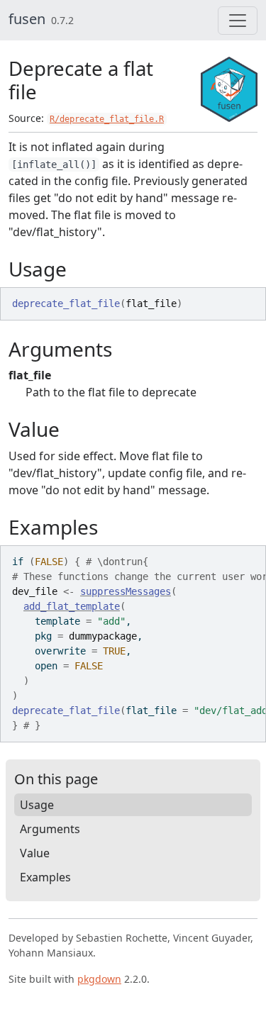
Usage (37, 805)
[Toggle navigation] (237, 20)
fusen (27, 18)
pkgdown (99, 979)
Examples (45, 877)
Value (35, 853)
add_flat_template (71, 606)
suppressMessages (125, 591)
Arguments (50, 829)
